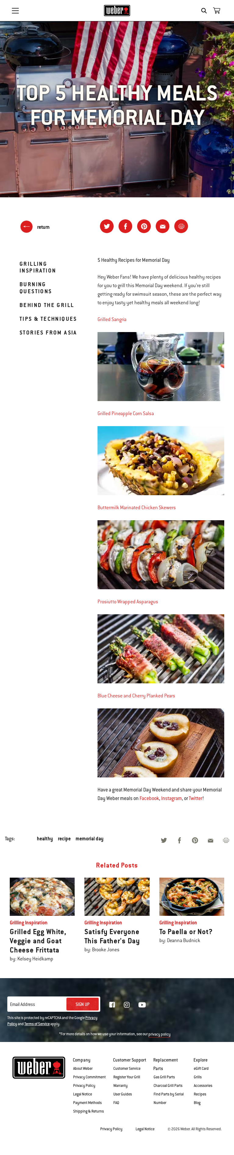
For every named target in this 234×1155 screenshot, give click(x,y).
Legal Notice (82, 1094)
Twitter (195, 798)
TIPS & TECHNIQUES (48, 318)
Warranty (120, 1085)
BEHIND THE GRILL (47, 305)
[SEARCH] (205, 10)
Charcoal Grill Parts (168, 1085)
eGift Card (201, 1068)
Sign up (83, 1004)
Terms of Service (37, 1024)
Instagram (171, 798)
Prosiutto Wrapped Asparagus (128, 602)
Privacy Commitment (89, 1077)
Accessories (203, 1085)
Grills (198, 1077)
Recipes (200, 1094)
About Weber (83, 1068)
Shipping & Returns (88, 1111)
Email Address (22, 1004)
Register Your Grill (126, 1077)
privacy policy (159, 1034)
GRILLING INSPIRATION (38, 267)
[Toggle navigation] (15, 11)
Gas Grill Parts (164, 1077)
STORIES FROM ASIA (48, 332)
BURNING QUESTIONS (36, 287)
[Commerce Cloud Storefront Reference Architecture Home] (117, 10)
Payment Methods (87, 1102)
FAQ (116, 1102)
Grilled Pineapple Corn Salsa (126, 414)
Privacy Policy (84, 1085)
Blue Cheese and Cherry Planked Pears (136, 696)
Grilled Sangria (112, 319)
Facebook (149, 798)
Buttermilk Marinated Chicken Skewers (137, 508)
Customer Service (126, 1068)
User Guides (122, 1094)
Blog (197, 1102)
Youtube (142, 1005)
